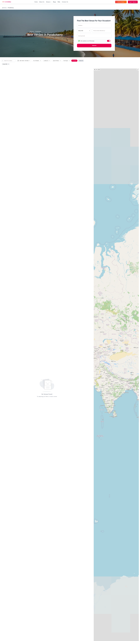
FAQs (59, 2)
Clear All (81, 60)
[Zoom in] (95, 70)
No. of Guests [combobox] (36, 60)
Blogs (54, 2)
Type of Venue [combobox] (56, 60)
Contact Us (65, 2)
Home (36, 2)
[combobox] (84, 31)
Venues (48, 2)
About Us (41, 2)
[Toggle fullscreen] (138, 70)
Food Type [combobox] (66, 60)
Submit (94, 45)
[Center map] (99, 70)
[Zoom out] (97, 70)
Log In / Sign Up (132, 2)
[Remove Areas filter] (8, 64)
